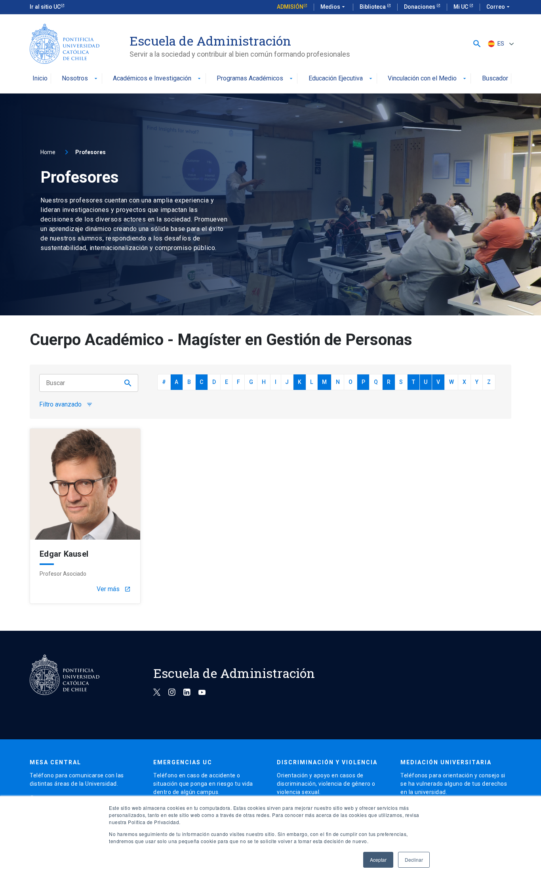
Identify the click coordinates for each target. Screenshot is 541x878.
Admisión (290, 7)
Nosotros (80, 78)
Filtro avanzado (66, 404)
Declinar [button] (414, 859)
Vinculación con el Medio (428, 78)
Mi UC (461, 7)
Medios (333, 7)
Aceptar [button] (378, 859)
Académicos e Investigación (157, 78)
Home (47, 152)
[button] (477, 44)
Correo (498, 7)
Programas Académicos (255, 78)
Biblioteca (373, 7)
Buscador (495, 78)
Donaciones (420, 7)
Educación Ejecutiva (341, 78)
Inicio (40, 78)
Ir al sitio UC (45, 7)
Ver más (114, 589)
